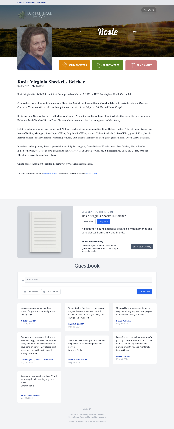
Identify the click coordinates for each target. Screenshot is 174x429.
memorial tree (50, 173)
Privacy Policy (79, 417)
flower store (91, 173)
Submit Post (144, 291)
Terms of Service (94, 417)
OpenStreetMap (90, 421)
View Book (88, 221)
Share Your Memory (142, 246)
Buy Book (104, 221)
